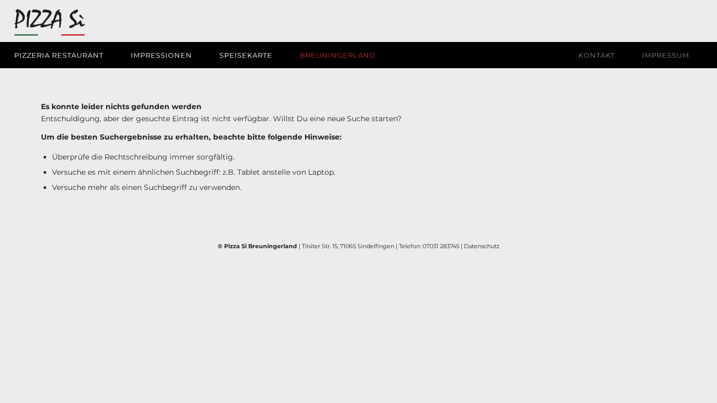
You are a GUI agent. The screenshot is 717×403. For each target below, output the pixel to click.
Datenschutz (482, 246)
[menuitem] (65, 55)
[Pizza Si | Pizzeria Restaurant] (49, 24)
